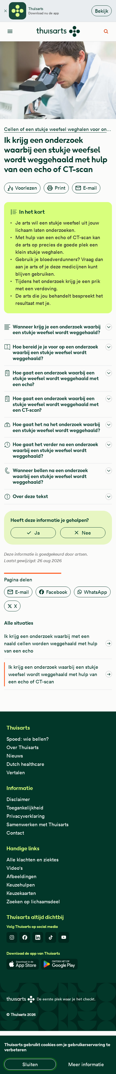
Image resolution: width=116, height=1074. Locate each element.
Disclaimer (18, 799)
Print (60, 188)
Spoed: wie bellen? (27, 739)
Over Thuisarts (22, 747)
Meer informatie (86, 1064)
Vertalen (15, 772)
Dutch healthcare (25, 764)
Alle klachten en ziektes (32, 859)
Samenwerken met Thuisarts (37, 824)
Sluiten (30, 1064)
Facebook (56, 592)
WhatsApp (95, 592)
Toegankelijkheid (24, 808)
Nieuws (14, 756)
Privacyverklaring (25, 816)
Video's (14, 868)
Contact (15, 833)
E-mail (90, 188)
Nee (86, 533)
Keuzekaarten (21, 893)
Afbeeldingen (21, 876)
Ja (37, 533)
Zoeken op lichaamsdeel (33, 901)
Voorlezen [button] (26, 188)
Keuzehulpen (20, 885)
